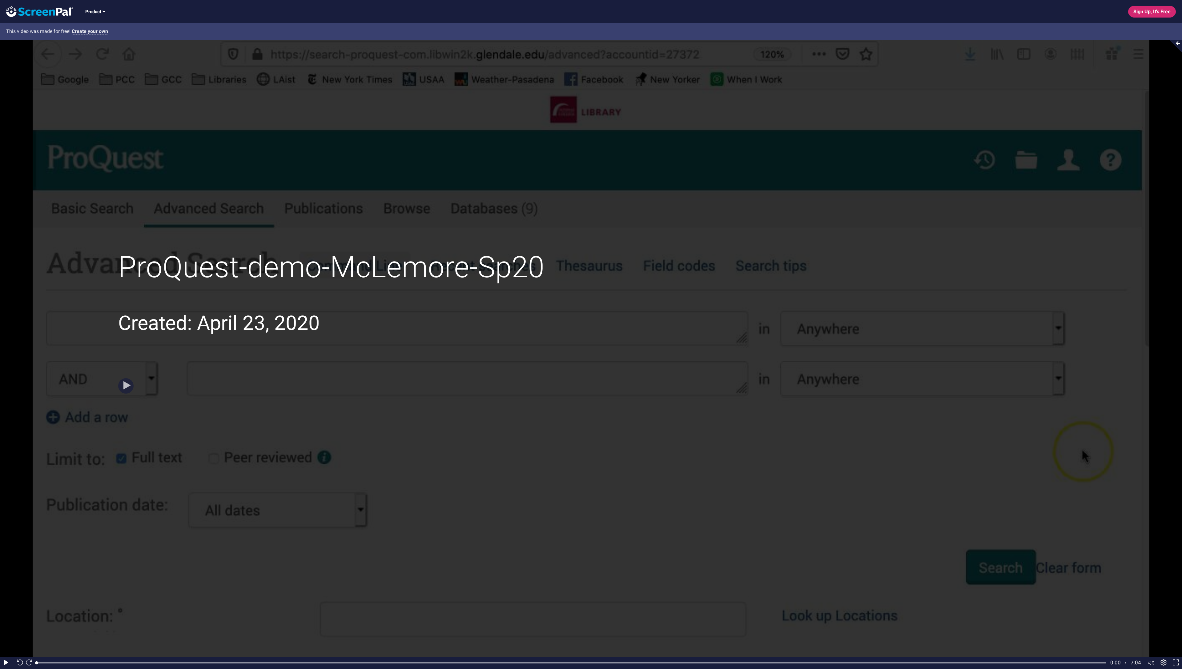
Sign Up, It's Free (1152, 11)
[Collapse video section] (1174, 46)
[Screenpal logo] (36, 11)
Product (94, 11)
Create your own (90, 31)
